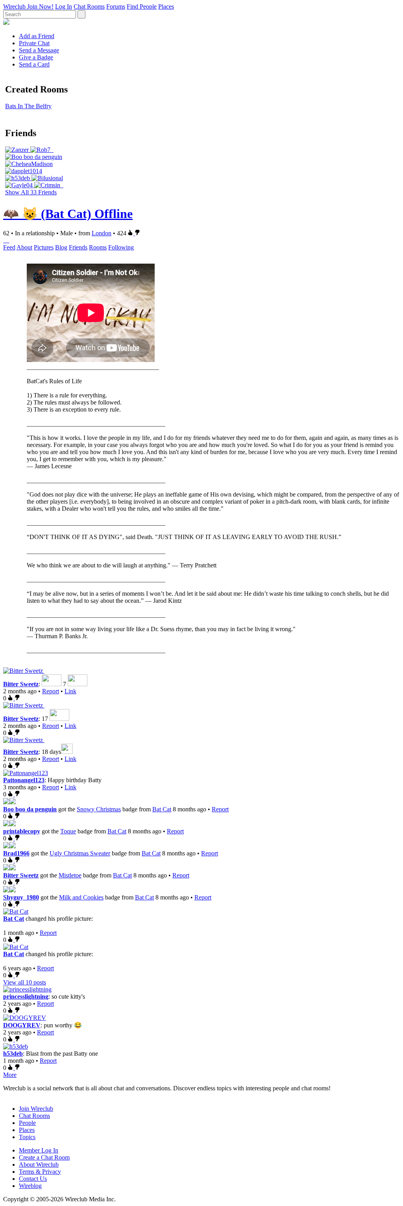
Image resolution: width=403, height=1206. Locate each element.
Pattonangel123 (23, 780)
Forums (115, 6)
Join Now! (40, 6)
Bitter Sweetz (21, 684)
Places (166, 6)
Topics (27, 1137)
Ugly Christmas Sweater (80, 853)
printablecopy (21, 831)
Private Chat (34, 43)
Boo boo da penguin (30, 809)
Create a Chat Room (44, 1157)
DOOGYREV (22, 1025)
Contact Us (33, 1178)
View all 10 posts (24, 982)
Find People (142, 6)
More (10, 1074)
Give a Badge (36, 57)
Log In (63, 6)
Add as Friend (36, 36)
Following (121, 247)
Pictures (44, 247)
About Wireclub (39, 1164)
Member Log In (38, 1150)
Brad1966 (16, 853)
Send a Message (39, 50)
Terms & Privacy (40, 1171)
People (27, 1122)
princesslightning (25, 996)
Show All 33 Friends (31, 192)
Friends (78, 247)
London (101, 233)
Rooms (98, 247)
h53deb (13, 1053)
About (24, 247)
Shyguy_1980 (21, 897)
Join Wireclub (36, 1108)
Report (50, 691)
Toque (68, 831)
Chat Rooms (89, 6)
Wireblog (30, 1185)
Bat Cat (161, 809)
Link (70, 691)
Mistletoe (70, 875)
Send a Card (34, 64)
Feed (9, 247)
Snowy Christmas (99, 809)
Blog (61, 247)
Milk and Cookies (81, 897)
